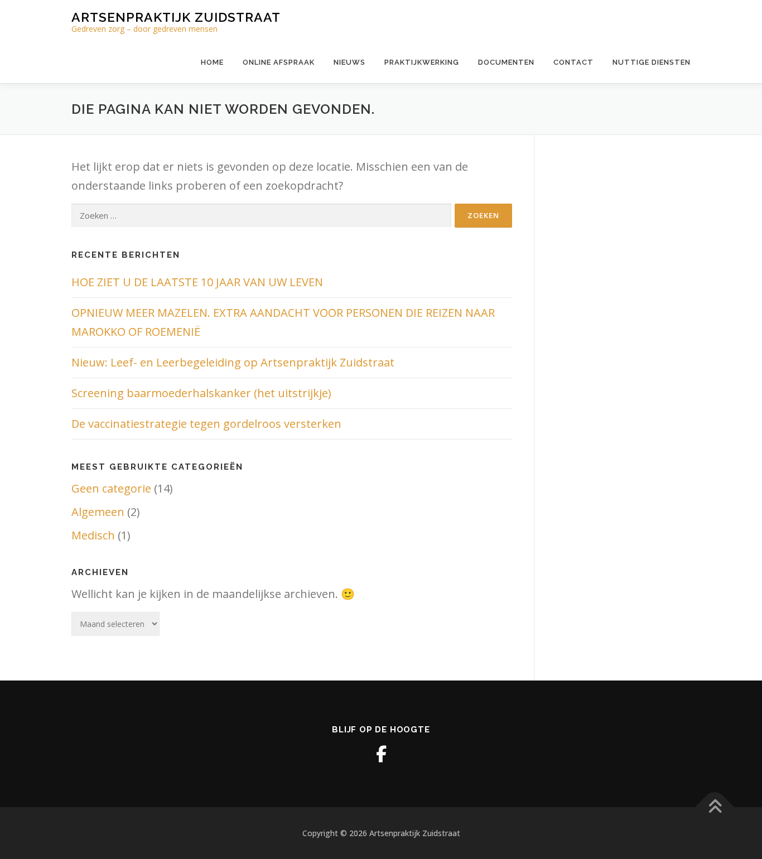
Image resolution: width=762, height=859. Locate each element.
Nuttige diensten (652, 62)
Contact (573, 62)
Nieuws (349, 62)
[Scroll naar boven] (715, 807)
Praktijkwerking (421, 62)
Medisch (93, 535)
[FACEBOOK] (381, 754)
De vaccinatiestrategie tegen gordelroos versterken (206, 423)
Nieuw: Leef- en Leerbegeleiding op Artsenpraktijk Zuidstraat (232, 362)
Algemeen (97, 511)
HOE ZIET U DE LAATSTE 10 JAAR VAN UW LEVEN (197, 281)
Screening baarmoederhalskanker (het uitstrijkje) (201, 392)
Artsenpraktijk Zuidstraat (176, 17)
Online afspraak (279, 62)
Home (212, 62)
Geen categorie (111, 488)
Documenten (506, 62)
